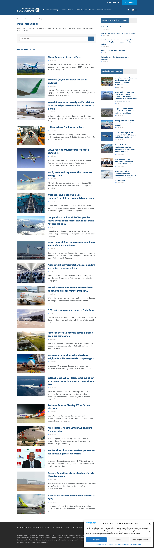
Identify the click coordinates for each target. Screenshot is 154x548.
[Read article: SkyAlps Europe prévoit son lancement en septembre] (31, 158)
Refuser (118, 540)
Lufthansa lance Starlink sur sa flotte (66, 127)
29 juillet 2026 (120, 128)
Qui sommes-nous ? (136, 544)
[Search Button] (128, 10)
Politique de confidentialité (121, 544)
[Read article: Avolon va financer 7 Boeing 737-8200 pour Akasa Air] (31, 413)
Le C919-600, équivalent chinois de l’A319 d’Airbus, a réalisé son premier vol (125, 135)
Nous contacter (36, 527)
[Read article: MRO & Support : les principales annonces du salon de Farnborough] (107, 162)
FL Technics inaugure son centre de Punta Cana (71, 310)
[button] (150, 523)
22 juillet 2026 (120, 183)
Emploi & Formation (104, 10)
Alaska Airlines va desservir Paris (64, 57)
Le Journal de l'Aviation (23, 19)
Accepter (96, 540)
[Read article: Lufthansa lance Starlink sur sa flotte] (31, 135)
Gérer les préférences (140, 540)
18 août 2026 (52, 339)
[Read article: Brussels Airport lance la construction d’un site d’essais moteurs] (31, 481)
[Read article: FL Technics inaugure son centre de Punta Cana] (31, 318)
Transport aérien (68, 10)
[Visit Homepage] (28, 10)
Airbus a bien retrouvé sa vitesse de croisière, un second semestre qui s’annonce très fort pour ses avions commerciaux (126, 96)
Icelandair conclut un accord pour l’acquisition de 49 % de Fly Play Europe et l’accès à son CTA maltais (71, 105)
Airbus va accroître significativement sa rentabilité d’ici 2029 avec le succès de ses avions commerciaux (125, 175)
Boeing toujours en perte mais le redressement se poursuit (124, 123)
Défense (92, 10)
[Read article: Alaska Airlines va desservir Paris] (31, 65)
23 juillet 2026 (120, 154)
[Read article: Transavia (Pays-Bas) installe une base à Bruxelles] (31, 88)
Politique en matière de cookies (104, 544)
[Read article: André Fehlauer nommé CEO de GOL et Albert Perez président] (31, 436)
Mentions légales (58, 527)
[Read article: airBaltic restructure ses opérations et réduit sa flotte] (31, 504)
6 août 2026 (119, 87)
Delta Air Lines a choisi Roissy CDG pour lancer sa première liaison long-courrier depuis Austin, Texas (71, 381)
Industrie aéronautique (51, 10)
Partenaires (47, 527)
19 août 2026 (52, 227)
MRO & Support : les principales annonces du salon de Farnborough (124, 161)
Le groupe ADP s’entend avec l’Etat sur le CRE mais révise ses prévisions (125, 111)
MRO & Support (81, 10)
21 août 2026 (52, 60)
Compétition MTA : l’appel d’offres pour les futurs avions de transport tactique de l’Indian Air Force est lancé (71, 220)
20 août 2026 (52, 130)
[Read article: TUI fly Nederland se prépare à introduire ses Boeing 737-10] (31, 180)
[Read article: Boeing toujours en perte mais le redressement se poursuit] (107, 124)
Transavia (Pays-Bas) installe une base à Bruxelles (118, 33)
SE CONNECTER (114, 2)
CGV (67, 527)
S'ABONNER (129, 2)
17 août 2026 (52, 457)
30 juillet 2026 (120, 103)
